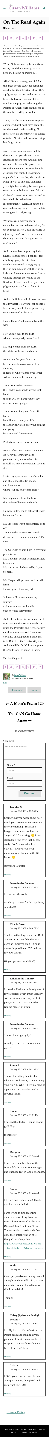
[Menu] (4, 8)
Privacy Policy (16, 1412)
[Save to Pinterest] (17, 38)
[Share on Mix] (40, 38)
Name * (11, 765)
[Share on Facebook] (5, 38)
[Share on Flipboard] (34, 38)
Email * (11, 778)
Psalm (34, 689)
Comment (8, 740)
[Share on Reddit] (28, 38)
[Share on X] (11, 38)
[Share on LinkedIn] (23, 38)
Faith (5, 683)
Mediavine (33, 1432)
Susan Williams (20, 675)
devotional (17, 689)
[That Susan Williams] (24, 8)
